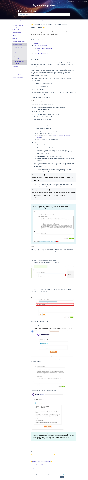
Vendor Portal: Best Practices (47, 21)
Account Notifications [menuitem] (17, 78)
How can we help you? (27, 11)
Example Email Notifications (41, 54)
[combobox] (42, 14)
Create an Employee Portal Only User (38, 464)
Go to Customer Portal (82, 1)
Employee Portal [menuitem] (18, 47)
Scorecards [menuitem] (16, 59)
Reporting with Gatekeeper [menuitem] (18, 41)
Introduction (37, 43)
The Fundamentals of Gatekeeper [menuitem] (17, 26)
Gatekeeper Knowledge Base (19, 21)
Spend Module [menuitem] (17, 56)
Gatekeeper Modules (33, 21)
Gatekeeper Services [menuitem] (17, 75)
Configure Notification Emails (41, 45)
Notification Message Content (44, 48)
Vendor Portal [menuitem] (17, 50)
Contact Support (71, 1)
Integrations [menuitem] (15, 66)
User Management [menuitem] (16, 32)
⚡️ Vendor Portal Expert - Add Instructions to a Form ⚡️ (41, 461)
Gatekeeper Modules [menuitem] (17, 44)
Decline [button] (67, 477)
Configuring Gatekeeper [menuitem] (18, 30)
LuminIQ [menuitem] (14, 35)
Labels (38, 51)
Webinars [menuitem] (14, 69)
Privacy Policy (63, 474)
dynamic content (56, 122)
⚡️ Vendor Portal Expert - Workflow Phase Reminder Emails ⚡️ (43, 455)
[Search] (68, 14)
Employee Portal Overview (36, 468)
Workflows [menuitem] (15, 38)
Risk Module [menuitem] (17, 53)
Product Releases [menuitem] (16, 72)
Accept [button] (62, 477)
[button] (26, 25)
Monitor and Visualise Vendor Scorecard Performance (41, 458)
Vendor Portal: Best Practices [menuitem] (19, 62)
